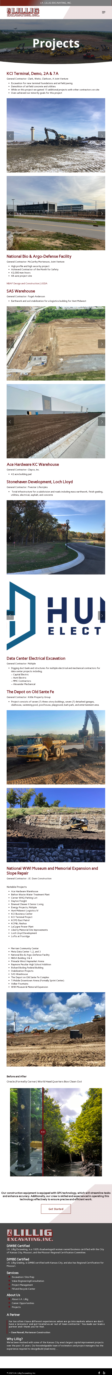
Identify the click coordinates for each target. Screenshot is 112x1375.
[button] (103, 12)
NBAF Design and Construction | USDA (27, 283)
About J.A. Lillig (20, 1299)
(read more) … (51, 1348)
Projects (16, 1307)
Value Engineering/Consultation (28, 1281)
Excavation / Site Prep (23, 1277)
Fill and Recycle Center (23, 1288)
